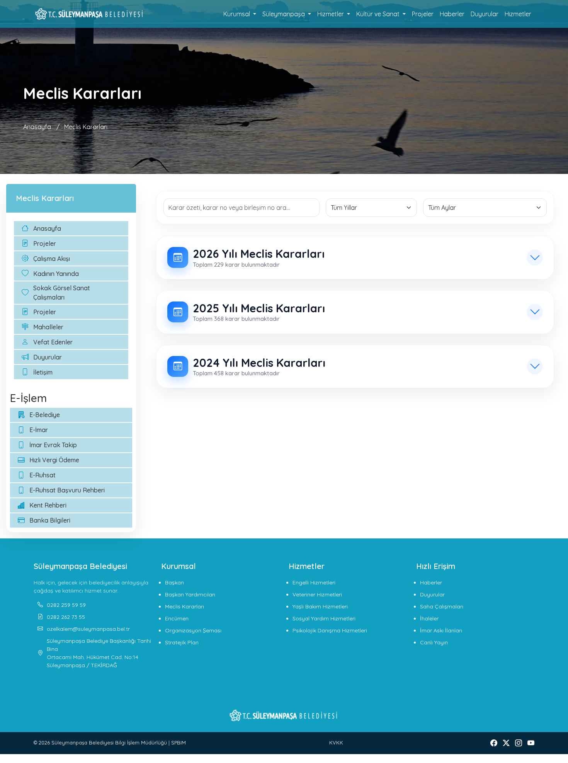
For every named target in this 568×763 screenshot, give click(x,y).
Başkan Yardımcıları (190, 594)
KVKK (336, 742)
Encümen (177, 618)
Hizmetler (518, 14)
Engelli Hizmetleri (314, 582)
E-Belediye (44, 415)
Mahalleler (48, 327)
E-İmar (38, 430)
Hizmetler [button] (331, 14)
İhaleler (429, 618)
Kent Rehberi (47, 505)
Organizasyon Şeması (193, 630)
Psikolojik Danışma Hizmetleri (330, 630)
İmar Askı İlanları (441, 630)
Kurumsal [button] (237, 14)
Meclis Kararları (85, 127)
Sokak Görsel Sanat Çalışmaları (61, 292)
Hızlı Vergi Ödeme (54, 460)
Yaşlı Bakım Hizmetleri (320, 606)
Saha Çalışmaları (441, 606)
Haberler (452, 14)
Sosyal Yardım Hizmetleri (324, 618)
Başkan (174, 582)
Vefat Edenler (53, 342)
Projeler (423, 14)
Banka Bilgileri (49, 520)
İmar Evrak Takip (53, 445)
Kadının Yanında (56, 274)
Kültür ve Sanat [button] (378, 14)
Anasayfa (37, 127)
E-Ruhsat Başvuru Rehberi (67, 490)
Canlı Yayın (434, 642)
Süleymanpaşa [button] (284, 14)
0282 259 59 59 (66, 604)
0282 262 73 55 (66, 616)
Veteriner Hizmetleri (317, 594)
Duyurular (484, 14)
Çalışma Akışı (51, 258)
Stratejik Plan (182, 642)
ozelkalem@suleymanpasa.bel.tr (88, 628)
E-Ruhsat (42, 475)
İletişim (43, 372)
